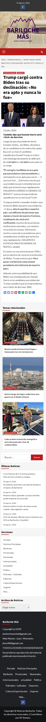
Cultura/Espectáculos (12, 583)
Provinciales (8, 553)
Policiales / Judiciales (12, 574)
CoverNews (36, 714)
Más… (6, 591)
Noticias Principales (12, 544)
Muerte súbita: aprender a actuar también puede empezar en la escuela (21, 497)
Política (6, 570)
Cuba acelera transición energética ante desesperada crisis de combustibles (20, 442)
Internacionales (10, 73)
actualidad (7, 565)
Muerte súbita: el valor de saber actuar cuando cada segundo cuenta (20, 507)
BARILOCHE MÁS (23, 33)
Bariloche (7, 548)
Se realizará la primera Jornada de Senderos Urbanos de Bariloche (22, 486)
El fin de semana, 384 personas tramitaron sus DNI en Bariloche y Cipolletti (23, 518)
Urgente (21, 73)
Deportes (7, 578)
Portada (6, 540)
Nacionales (8, 557)
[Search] (41, 52)
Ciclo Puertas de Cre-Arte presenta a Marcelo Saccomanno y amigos (19, 475)
